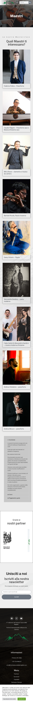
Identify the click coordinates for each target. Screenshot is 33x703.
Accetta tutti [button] (22, 699)
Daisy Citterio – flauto (12, 257)
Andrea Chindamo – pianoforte (15, 387)
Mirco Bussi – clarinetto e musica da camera (15, 172)
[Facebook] (11, 618)
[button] (17, 2)
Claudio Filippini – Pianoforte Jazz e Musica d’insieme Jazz (16, 128)
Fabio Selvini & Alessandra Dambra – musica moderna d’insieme (16, 344)
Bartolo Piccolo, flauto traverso (15, 215)
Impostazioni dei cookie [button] (9, 699)
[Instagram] (16, 618)
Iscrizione (12, 440)
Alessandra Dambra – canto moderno (14, 300)
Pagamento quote (14, 498)
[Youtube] (21, 618)
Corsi (10, 494)
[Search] (30, 2)
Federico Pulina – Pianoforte (14, 86)
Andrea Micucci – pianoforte (14, 428)
